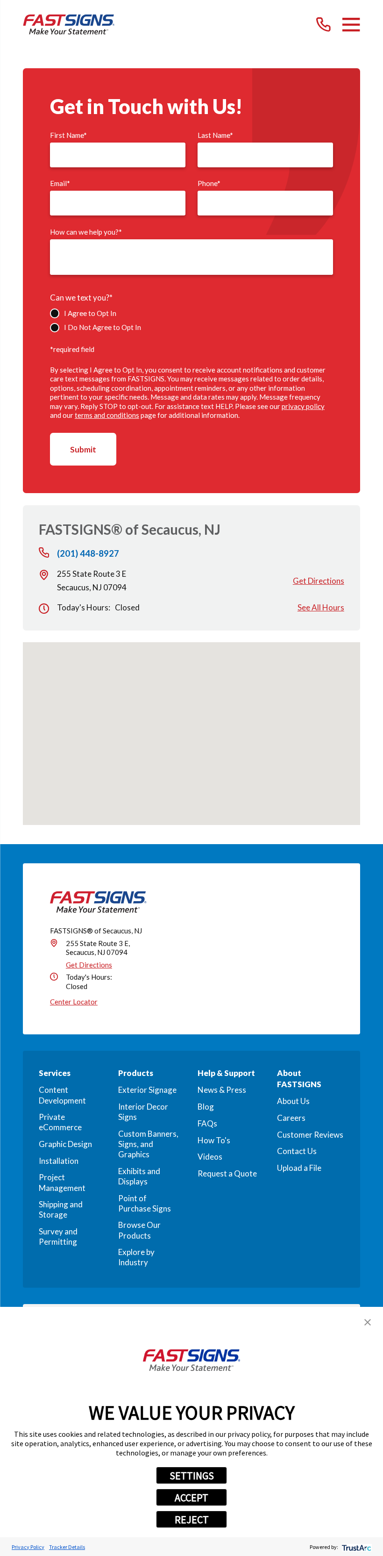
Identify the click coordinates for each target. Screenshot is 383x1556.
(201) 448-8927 (88, 553)
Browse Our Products (139, 1230)
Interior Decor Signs (143, 1112)
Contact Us (297, 1151)
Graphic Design (65, 1144)
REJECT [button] (192, 1519)
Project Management (62, 1182)
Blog (206, 1106)
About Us (293, 1101)
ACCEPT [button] (191, 1497)
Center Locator (74, 1001)
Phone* (209, 183)
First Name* (68, 135)
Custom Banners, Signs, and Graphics (148, 1144)
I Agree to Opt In (90, 313)
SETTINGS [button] (192, 1475)
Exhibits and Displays (139, 1176)
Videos (210, 1157)
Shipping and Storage (61, 1209)
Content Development (62, 1095)
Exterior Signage (147, 1090)
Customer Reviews (310, 1135)
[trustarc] (355, 1547)
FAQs (207, 1123)
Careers (291, 1118)
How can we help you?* (86, 232)
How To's (214, 1140)
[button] (367, 1322)
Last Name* (215, 135)
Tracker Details (67, 1546)
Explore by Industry (136, 1257)
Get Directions (318, 581)
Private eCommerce (60, 1122)
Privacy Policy (28, 1546)
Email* (60, 183)
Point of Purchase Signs (144, 1203)
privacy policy (303, 406)
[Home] (69, 24)
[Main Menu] (351, 24)
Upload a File (299, 1168)
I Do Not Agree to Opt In (102, 327)
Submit (83, 449)
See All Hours (321, 607)
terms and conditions (107, 415)
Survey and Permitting (58, 1236)
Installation (58, 1161)
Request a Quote (227, 1173)
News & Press (222, 1090)
